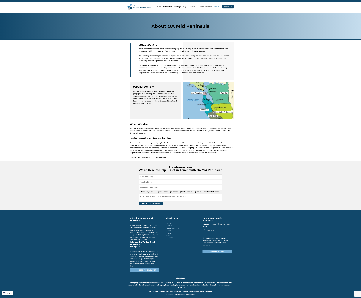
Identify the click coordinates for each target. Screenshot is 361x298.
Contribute (228, 7)
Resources (193, 7)
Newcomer (163, 192)
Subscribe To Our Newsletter (144, 270)
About (216, 7)
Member (174, 192)
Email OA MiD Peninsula (150, 203)
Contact (169, 235)
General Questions (148, 192)
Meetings (177, 7)
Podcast (169, 238)
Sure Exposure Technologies (185, 294)
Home (159, 7)
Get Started (167, 7)
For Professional (187, 192)
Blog (184, 7)
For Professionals (205, 7)
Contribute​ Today (217, 251)
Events (168, 233)
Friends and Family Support (208, 192)
